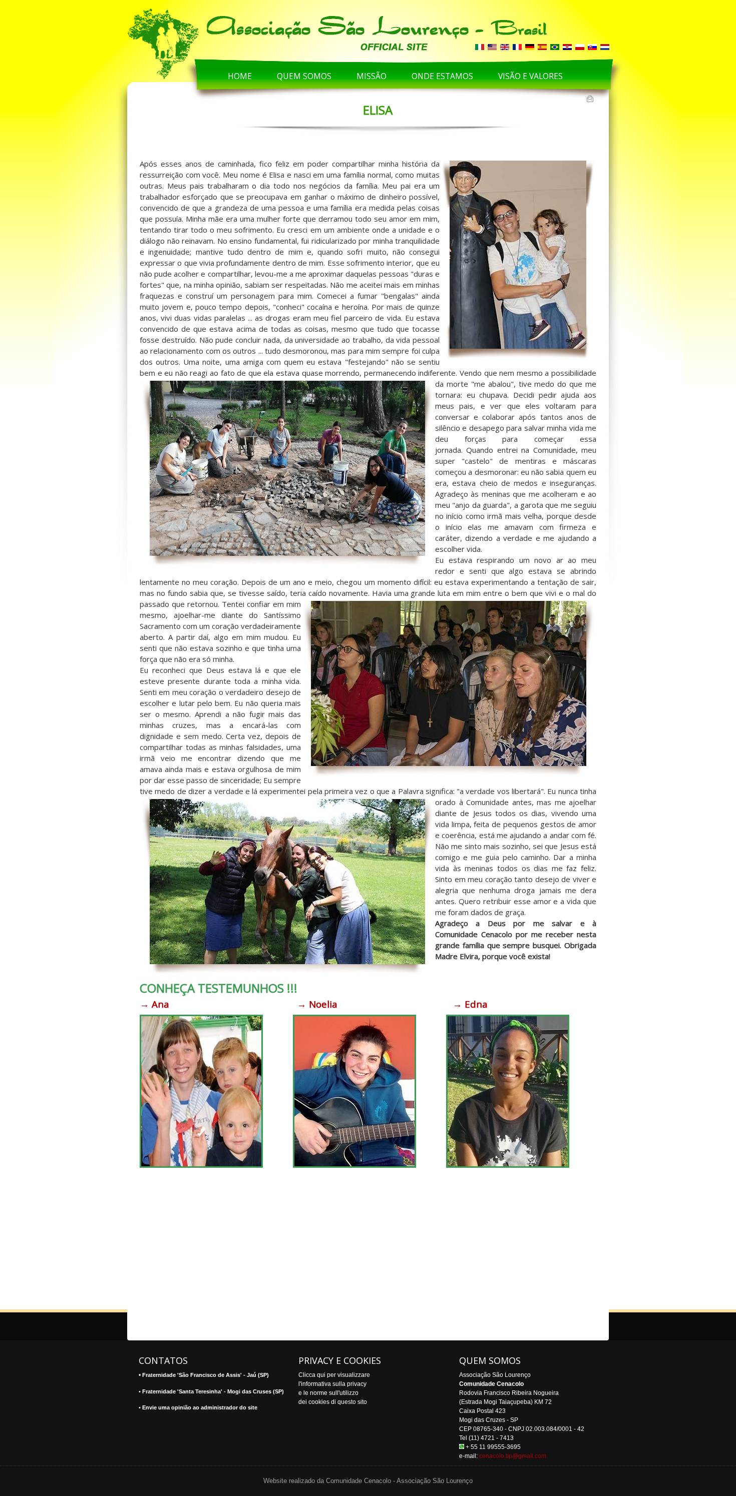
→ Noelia (318, 1004)
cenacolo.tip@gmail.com (512, 1455)
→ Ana (154, 1004)
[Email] (591, 100)
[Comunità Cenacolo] (283, 31)
